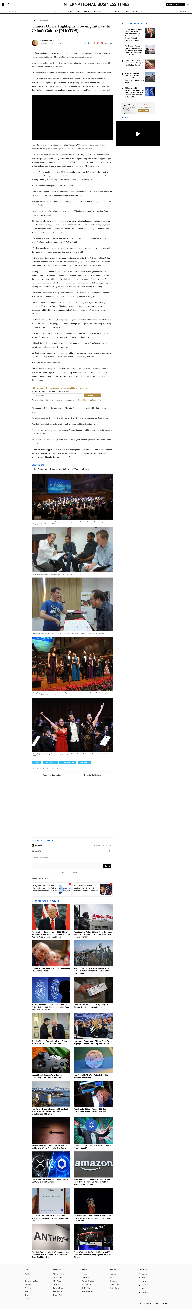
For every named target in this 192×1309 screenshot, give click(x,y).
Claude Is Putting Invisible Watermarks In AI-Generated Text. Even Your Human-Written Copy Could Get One (50, 1254)
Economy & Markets (84, 11)
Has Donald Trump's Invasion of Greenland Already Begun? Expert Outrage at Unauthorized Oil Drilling (50, 1111)
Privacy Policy (97, 400)
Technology (116, 11)
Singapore (113, 1281)
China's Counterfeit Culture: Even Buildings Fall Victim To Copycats (62, 469)
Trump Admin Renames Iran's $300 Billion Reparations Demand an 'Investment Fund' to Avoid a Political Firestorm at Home (51, 934)
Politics (70, 11)
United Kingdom (115, 1284)
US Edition (183, 11)
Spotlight (56, 1284)
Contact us (85, 1277)
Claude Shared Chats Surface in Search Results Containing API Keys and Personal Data (50, 1218)
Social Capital (57, 1277)
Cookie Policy (86, 1288)
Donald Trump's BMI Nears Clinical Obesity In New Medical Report (134, 63)
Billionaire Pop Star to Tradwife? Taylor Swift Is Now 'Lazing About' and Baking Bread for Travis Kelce (92, 1218)
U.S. (56, 11)
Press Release (58, 1288)
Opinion (126, 11)
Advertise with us (87, 1291)
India (111, 1277)
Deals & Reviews (138, 11)
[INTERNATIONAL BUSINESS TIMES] (96, 5)
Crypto (106, 11)
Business (97, 11)
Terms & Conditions (88, 1281)
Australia (113, 1274)
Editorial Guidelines (92, 775)
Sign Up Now (143, 110)
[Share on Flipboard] (98, 43)
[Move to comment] (111, 43)
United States (114, 1288)
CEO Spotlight (58, 1291)
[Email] (106, 43)
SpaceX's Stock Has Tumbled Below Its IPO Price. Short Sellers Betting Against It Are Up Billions (92, 1254)
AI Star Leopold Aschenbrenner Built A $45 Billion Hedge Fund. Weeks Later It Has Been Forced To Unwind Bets (50, 1007)
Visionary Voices (58, 1274)
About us (85, 1274)
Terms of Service (83, 400)
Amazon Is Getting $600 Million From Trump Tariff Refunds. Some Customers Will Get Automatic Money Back (92, 1182)
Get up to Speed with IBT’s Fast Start (142, 105)
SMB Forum (57, 1281)
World (63, 11)
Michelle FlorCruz (48, 41)
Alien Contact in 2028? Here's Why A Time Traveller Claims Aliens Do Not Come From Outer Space (92, 970)
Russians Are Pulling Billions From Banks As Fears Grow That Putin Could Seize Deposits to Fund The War (93, 934)
